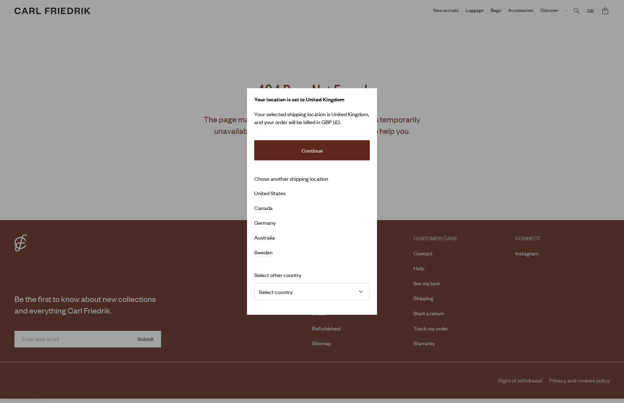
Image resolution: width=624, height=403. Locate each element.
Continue (312, 150)
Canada (263, 208)
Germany (265, 222)
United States (270, 193)
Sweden (263, 252)
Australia (264, 237)
